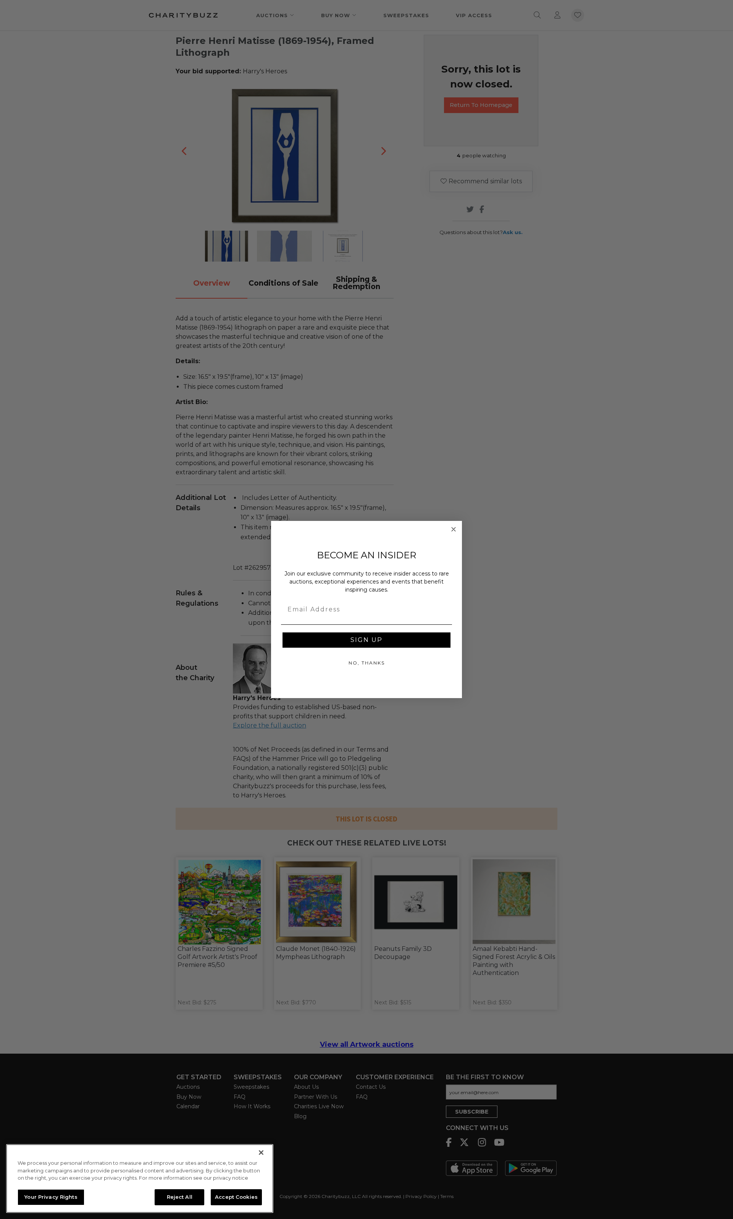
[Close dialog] (453, 529)
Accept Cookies (236, 1197)
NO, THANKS (367, 663)
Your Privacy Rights (50, 1197)
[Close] (261, 1152)
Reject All (179, 1197)
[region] (139, 1178)
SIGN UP (366, 639)
